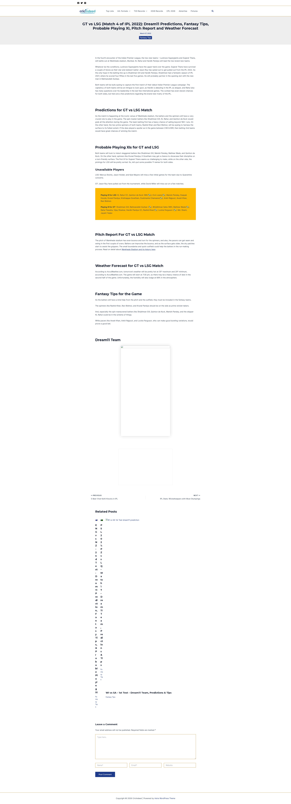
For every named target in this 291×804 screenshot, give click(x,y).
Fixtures (194, 11)
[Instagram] (85, 3)
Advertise (183, 11)
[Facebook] (78, 3)
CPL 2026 (171, 11)
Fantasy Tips (145, 38)
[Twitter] (82, 3)
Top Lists (110, 11)
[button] (129, 11)
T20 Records (139, 11)
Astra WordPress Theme (164, 798)
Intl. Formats (122, 11)
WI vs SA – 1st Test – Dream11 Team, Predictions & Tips (139, 692)
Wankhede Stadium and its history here (138, 249)
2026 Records (157, 11)
